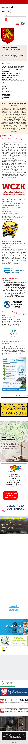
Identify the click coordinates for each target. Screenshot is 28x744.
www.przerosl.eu (7, 59)
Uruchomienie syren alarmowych (12, 139)
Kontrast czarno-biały (10, 11)
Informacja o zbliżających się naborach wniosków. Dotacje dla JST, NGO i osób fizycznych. (14, 314)
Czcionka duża (12, 7)
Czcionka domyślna (8, 7)
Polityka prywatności (6, 528)
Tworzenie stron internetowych (22, 742)
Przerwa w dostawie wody (10, 279)
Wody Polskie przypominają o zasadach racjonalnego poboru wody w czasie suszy (14, 243)
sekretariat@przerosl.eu (14, 68)
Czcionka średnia (10, 7)
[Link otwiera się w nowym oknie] (20, 24)
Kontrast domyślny (8, 11)
